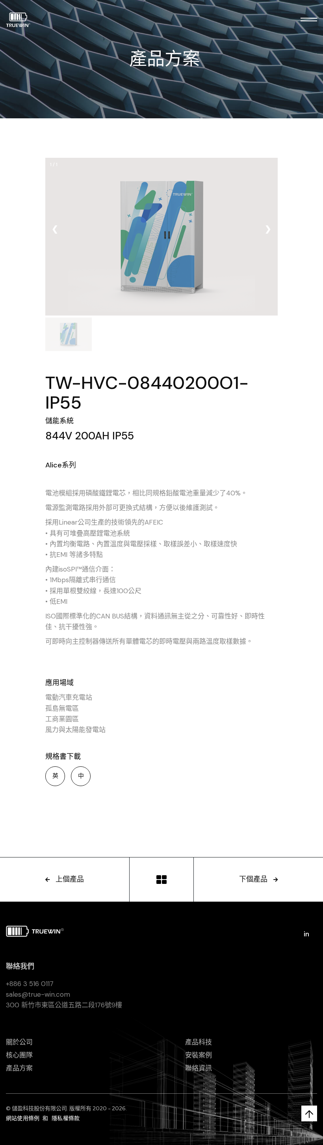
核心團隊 (19, 1055)
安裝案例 (198, 1055)
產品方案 (19, 1068)
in (306, 934)
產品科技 (198, 1042)
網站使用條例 (22, 1118)
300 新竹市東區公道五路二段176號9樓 (64, 1005)
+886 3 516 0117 (30, 983)
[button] (309, 20)
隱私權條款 (66, 1118)
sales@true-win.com (38, 994)
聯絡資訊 (198, 1068)
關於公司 (19, 1042)
